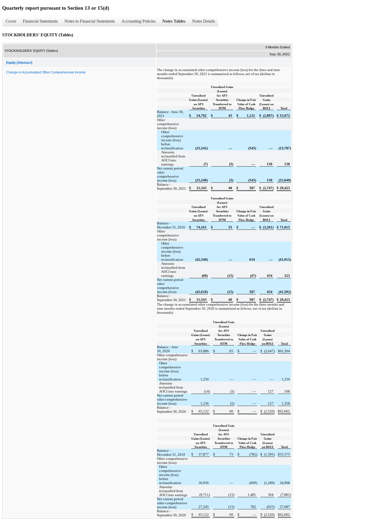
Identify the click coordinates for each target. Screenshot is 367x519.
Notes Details (203, 21)
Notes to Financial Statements (89, 21)
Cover (11, 21)
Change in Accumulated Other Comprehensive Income (46, 72)
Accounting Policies (138, 21)
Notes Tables (173, 21)
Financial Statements (40, 21)
